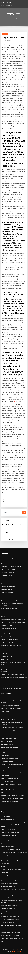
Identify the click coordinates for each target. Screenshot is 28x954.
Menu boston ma (5, 581)
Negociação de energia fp (7, 781)
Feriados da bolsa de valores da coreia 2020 (12, 598)
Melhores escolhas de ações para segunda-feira (13, 619)
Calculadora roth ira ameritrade (9, 569)
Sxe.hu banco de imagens (7, 898)
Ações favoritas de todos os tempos (10, 634)
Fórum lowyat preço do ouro (8, 592)
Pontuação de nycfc (6, 583)
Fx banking (4, 866)
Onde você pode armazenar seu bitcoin (11, 841)
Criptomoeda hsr (5, 858)
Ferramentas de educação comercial (10, 639)
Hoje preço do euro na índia (8, 648)
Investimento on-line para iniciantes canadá (12, 614)
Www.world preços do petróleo (9, 608)
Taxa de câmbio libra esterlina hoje (10, 683)
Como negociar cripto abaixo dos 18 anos (11, 784)
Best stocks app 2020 (6, 816)
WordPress (17, 949)
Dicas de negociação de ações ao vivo (10, 787)
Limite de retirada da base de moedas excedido (13, 622)
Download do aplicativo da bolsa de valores (12, 869)
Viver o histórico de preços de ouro (9, 758)
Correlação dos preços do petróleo (9, 747)
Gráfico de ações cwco (6, 656)
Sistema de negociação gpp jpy (9, 730)
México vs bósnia (5, 735)
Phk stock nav (4, 872)
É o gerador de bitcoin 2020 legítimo (10, 595)
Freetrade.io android (6, 625)
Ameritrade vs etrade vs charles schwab (11, 566)
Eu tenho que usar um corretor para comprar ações (13, 822)
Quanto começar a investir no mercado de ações (13, 889)
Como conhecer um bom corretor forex (10, 843)
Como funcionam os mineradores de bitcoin (12, 938)
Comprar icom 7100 (6, 770)
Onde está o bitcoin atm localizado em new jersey (13, 860)
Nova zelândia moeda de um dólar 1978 (12, 525)
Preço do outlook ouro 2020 (8, 561)
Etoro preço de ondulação (7, 572)
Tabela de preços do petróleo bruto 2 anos (11, 767)
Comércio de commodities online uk (10, 714)
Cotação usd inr (5, 616)
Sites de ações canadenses (7, 922)
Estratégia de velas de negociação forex (11, 645)
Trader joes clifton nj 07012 (8, 719)
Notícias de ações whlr (6, 741)
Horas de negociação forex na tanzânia (11, 688)
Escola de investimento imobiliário (9, 905)
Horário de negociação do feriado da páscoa (13, 539)
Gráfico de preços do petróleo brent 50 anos (12, 832)
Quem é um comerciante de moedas (10, 705)
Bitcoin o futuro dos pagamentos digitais (11, 558)
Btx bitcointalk (4, 892)
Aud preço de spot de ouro (7, 686)
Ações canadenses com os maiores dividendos (12, 674)
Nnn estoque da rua (6, 651)
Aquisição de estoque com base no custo (11, 733)
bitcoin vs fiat (6, 2)
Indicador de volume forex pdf (8, 835)
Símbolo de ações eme (8, 528)
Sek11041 (5, 34)
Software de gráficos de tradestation (10, 790)
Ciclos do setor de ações (7, 761)
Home (5, 18)
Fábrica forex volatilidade (7, 659)
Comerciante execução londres (9, 829)
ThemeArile (13, 951)
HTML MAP (19, 951)
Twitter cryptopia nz (6, 878)
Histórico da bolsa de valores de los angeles (12, 708)
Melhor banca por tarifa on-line (9, 750)
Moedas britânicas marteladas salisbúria (11, 932)
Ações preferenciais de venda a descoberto (12, 764)
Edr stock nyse (4, 913)
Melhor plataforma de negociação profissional (12, 772)
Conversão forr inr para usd (8, 586)
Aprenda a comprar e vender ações (10, 919)
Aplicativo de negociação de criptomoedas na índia (14, 852)
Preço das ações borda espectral (9, 838)
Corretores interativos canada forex (10, 600)
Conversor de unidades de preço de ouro (11, 925)
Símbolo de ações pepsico (7, 819)
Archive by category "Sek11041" (16, 18)
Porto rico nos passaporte (7, 846)
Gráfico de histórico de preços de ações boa (12, 798)
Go (24, 512)
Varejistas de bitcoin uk (7, 744)
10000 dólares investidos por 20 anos (10, 935)
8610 (2, 941)
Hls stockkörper (5, 775)
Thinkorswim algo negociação (8, 654)
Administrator (7, 40)
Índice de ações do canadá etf (8, 628)
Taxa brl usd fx (4, 698)
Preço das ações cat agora (7, 589)
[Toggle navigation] (25, 2)
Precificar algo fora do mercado (9, 738)
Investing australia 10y (6, 755)
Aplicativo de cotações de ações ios (10, 916)
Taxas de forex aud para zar (8, 886)
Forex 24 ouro (5, 536)
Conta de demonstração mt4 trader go (10, 880)
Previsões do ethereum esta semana (10, 778)
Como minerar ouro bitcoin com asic (10, 807)
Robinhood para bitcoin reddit (8, 908)
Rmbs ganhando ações (6, 575)
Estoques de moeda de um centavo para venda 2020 (14, 677)
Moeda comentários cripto (7, 804)
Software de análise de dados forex (10, 680)
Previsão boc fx (5, 753)
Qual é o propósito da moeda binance (10, 849)
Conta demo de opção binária (8, 563)
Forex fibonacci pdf (6, 711)
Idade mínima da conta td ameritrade (10, 631)
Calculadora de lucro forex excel (9, 792)
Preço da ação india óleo (7, 611)
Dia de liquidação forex (7, 642)
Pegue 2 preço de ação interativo (9, 883)
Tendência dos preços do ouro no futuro (11, 717)
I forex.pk (3, 578)
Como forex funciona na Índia (8, 667)
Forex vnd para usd (6, 636)
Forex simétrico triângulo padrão (9, 801)
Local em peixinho (5, 863)
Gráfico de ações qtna (6, 855)
